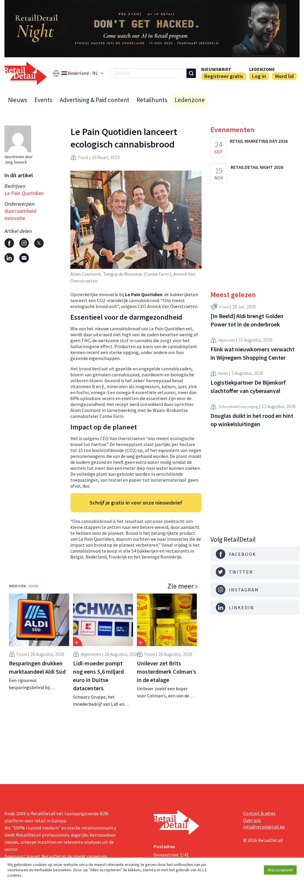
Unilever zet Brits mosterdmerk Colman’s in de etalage (166, 671)
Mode (223, 373)
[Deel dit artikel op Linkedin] (9, 258)
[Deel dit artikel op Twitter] (39, 243)
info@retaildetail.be (264, 827)
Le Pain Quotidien (24, 193)
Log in (259, 76)
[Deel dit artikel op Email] (24, 258)
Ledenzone (262, 69)
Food (83, 157)
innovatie (14, 218)
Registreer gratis (223, 76)
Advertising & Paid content (94, 100)
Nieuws (17, 100)
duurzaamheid (20, 210)
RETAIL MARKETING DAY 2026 (259, 141)
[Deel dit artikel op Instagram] (24, 243)
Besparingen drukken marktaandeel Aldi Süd (37, 667)
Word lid (284, 76)
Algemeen (91, 654)
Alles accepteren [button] (280, 870)
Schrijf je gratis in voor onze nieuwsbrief (136, 502)
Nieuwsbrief (216, 69)
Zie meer (180, 586)
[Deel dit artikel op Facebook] (9, 243)
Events (43, 100)
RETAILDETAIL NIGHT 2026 (257, 167)
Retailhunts (152, 100)
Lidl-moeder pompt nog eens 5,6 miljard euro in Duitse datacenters (98, 675)
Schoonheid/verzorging (238, 406)
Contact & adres (259, 813)
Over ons (252, 820)
